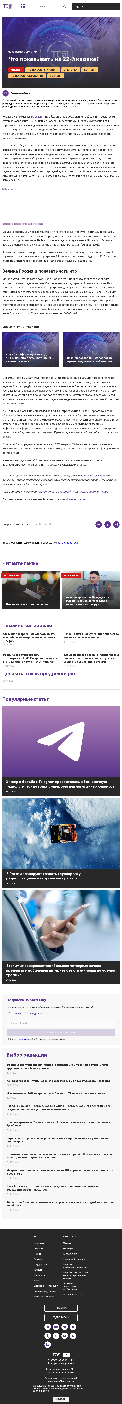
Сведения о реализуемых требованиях (70, 1286)
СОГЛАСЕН (61, 1399)
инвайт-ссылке (93, 475)
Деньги (37, 1254)
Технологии (40, 1275)
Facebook (66, 491)
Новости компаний (44, 1296)
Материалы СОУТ (72, 1294)
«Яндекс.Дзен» (75, 499)
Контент (38, 1259)
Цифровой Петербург (46, 1286)
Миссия (67, 1243)
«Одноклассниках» (84, 491)
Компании (39, 1243)
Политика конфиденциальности (75, 1266)
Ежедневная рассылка (42, 1013)
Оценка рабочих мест (74, 1259)
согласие (22, 1039)
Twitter (103, 491)
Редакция (68, 1248)
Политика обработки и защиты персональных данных (75, 1276)
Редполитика (70, 1254)
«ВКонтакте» (50, 491)
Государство (41, 1264)
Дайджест (17, 1013)
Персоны (38, 1248)
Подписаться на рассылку (61, 1032)
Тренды (38, 1270)
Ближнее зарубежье (45, 1291)
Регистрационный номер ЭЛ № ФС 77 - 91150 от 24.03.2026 (61, 1371)
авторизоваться (68, 543)
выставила (38, 116)
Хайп (36, 1280)
